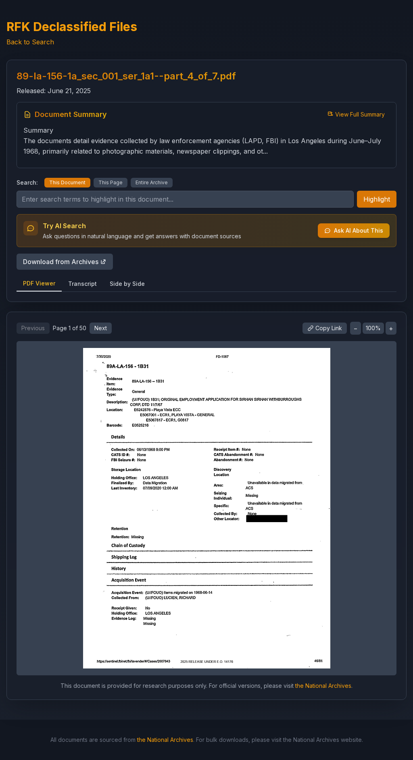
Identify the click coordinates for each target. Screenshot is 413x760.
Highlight (376, 199)
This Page (110, 182)
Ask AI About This (358, 230)
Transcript (82, 283)
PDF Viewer (39, 283)
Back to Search (30, 42)
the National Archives (323, 685)
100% (373, 328)
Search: (27, 182)
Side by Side (127, 283)
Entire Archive (152, 182)
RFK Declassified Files (71, 26)
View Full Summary (360, 114)
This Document (67, 182)
